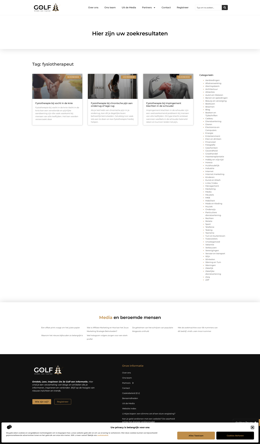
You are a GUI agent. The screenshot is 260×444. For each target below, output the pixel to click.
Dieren (208, 124)
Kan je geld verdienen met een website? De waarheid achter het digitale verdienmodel (148, 420)
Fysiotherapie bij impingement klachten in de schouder (163, 104)
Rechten (209, 218)
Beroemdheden (130, 398)
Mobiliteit (210, 200)
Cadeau (209, 118)
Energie (209, 133)
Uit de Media (129, 7)
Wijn (207, 256)
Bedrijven (210, 103)
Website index (129, 408)
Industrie (209, 168)
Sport (208, 224)
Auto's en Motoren (214, 95)
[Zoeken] (225, 7)
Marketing (210, 189)
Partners (147, 7)
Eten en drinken (213, 139)
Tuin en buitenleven (215, 236)
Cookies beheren (235, 435)
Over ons (93, 7)
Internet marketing (214, 174)
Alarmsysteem (212, 86)
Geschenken (211, 148)
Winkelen (210, 259)
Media (208, 192)
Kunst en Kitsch (213, 180)
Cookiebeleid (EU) (131, 393)
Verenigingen (212, 250)
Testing (208, 230)
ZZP (207, 280)
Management (212, 186)
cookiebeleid (102, 435)
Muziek (209, 206)
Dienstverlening (213, 121)
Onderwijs (210, 209)
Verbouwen (211, 247)
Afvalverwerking (213, 83)
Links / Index (211, 183)
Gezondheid (211, 150)
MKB (207, 197)
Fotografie (210, 145)
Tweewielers (211, 239)
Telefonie (209, 227)
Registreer (183, 7)
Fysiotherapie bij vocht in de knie (54, 103)
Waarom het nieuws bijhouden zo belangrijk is (62, 335)
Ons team (110, 7)
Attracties (210, 92)
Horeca (208, 162)
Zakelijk (209, 268)
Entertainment (212, 136)
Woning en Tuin (213, 262)
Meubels (209, 195)
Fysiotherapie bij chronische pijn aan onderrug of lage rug (112, 104)
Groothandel (211, 153)
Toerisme (209, 233)
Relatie (208, 221)
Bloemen (210, 107)
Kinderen (210, 177)
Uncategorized (212, 242)
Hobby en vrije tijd (214, 159)
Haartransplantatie (214, 156)
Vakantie (209, 244)
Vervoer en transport (215, 253)
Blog (207, 109)
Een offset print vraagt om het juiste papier (60, 327)
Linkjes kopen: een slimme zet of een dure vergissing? (148, 413)
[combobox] (208, 7)
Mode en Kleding (213, 203)
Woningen (210, 265)
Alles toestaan (196, 435)
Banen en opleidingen (216, 98)
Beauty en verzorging (216, 101)
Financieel (210, 142)
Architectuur (211, 89)
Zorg (207, 277)
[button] (252, 427)
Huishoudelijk (212, 165)
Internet (209, 171)
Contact (166, 7)
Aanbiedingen (212, 80)
